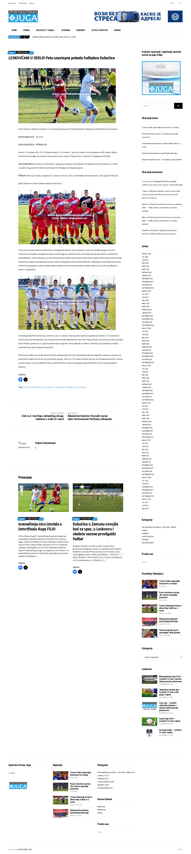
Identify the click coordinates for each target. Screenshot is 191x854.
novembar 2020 (147, 468)
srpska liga (59, 387)
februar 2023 (147, 384)
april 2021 (145, 453)
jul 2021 (145, 443)
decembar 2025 (147, 279)
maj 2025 (145, 300)
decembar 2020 (147, 465)
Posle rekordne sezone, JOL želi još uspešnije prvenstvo (169, 595)
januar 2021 (146, 462)
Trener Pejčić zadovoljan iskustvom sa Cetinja (160, 127)
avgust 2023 (146, 366)
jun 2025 (145, 297)
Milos (144, 217)
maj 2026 (145, 263)
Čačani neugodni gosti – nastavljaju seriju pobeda (162, 159)
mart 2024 (145, 344)
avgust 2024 (146, 328)
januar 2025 (146, 313)
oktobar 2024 (147, 322)
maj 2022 (145, 412)
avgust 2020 (146, 477)
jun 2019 (145, 505)
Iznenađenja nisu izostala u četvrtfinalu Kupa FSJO (40, 526)
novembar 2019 (147, 490)
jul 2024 (145, 331)
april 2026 (145, 266)
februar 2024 (147, 347)
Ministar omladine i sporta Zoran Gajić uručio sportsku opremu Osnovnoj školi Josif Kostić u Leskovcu (161, 194)
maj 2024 (145, 338)
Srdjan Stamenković (45, 443)
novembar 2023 (147, 356)
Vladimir (145, 230)
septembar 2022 (148, 400)
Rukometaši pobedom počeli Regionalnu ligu (49, 37)
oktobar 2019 (147, 493)
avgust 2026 (146, 254)
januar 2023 (146, 387)
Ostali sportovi (100, 30)
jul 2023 (145, 369)
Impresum (12, 3)
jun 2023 (145, 372)
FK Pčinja (27, 387)
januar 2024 (146, 350)
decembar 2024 (147, 316)
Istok (44, 387)
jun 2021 (145, 446)
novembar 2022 (147, 394)
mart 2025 (145, 307)
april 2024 (145, 341)
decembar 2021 (147, 428)
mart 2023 (145, 381)
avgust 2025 (146, 291)
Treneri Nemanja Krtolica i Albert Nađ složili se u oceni (170, 608)
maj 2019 (145, 509)
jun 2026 (145, 260)
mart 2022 (145, 418)
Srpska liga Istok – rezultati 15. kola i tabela (169, 719)
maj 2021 (145, 450)
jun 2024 (145, 335)
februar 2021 (147, 459)
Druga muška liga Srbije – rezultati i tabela (159, 527)
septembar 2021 (148, 437)
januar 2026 (146, 275)
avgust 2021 (146, 440)
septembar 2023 (148, 362)
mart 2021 (145, 456)
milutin (144, 204)
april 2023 (145, 378)
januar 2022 (146, 425)
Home (14, 30)
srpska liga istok (71, 387)
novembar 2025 (147, 282)
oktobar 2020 (147, 471)
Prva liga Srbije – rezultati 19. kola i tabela (170, 731)
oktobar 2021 (147, 434)
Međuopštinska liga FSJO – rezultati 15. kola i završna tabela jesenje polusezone (170, 679)
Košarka (66, 30)
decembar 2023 (147, 353)
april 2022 (145, 415)
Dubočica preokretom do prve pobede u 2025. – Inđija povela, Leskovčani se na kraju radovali (162, 207)
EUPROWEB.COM (24, 849)
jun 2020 (145, 484)
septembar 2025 (148, 288)
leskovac (51, 387)
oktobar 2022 (147, 397)
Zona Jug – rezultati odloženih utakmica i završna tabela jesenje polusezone (168, 707)
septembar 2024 (148, 325)
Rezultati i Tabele (45, 30)
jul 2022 (145, 406)
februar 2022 (147, 422)
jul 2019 (145, 502)
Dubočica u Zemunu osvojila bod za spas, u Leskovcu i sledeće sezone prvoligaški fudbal (95, 531)
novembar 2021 (147, 431)
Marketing (23, 3)
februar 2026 (147, 272)
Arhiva (31, 3)
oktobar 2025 (147, 285)
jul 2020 (145, 481)
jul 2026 (145, 257)
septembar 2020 (148, 474)
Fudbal (26, 30)
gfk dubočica (36, 387)
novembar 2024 (147, 319)
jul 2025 (145, 294)
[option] (107, 37)
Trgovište (82, 387)
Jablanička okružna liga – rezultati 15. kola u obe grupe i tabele (169, 692)
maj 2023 (145, 375)
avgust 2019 (146, 499)
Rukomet (81, 30)
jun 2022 (145, 409)
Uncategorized (147, 543)
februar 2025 (147, 310)
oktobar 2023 (147, 359)
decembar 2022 (147, 390)
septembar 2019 (148, 496)
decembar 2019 (147, 487)
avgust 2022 (146, 403)
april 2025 (145, 303)
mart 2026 (145, 269)
